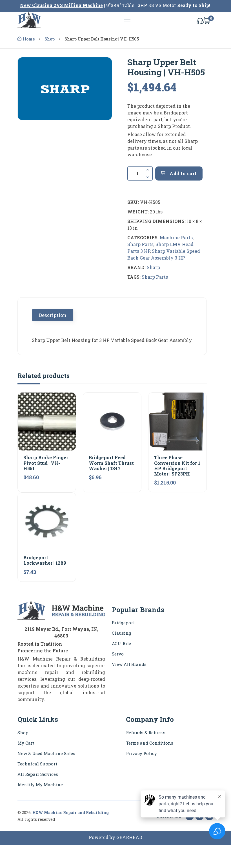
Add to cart (182, 173)
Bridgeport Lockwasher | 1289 (44, 560)
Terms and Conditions (149, 743)
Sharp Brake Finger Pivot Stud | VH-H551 (45, 462)
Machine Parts (176, 237)
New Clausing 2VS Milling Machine (61, 5)
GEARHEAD (129, 837)
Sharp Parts (140, 244)
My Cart (25, 743)
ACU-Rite (121, 643)
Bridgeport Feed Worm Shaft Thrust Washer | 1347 (111, 462)
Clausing (121, 633)
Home (29, 39)
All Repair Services (37, 774)
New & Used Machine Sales (46, 753)
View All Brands (129, 664)
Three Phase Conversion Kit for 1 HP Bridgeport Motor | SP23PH (177, 465)
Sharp (153, 267)
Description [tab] (52, 315)
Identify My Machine (40, 784)
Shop (50, 39)
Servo (118, 654)
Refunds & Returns (145, 732)
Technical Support (37, 764)
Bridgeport (123, 622)
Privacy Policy (141, 753)
